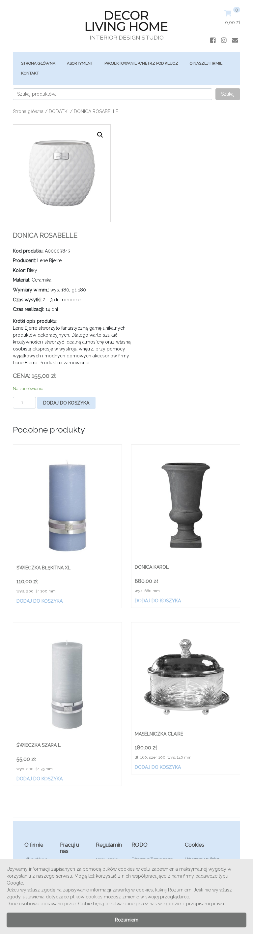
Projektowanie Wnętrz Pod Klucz (141, 63)
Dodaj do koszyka (66, 403)
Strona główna (38, 63)
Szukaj (228, 94)
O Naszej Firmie (206, 63)
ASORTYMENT (80, 63)
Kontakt (30, 73)
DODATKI (59, 111)
